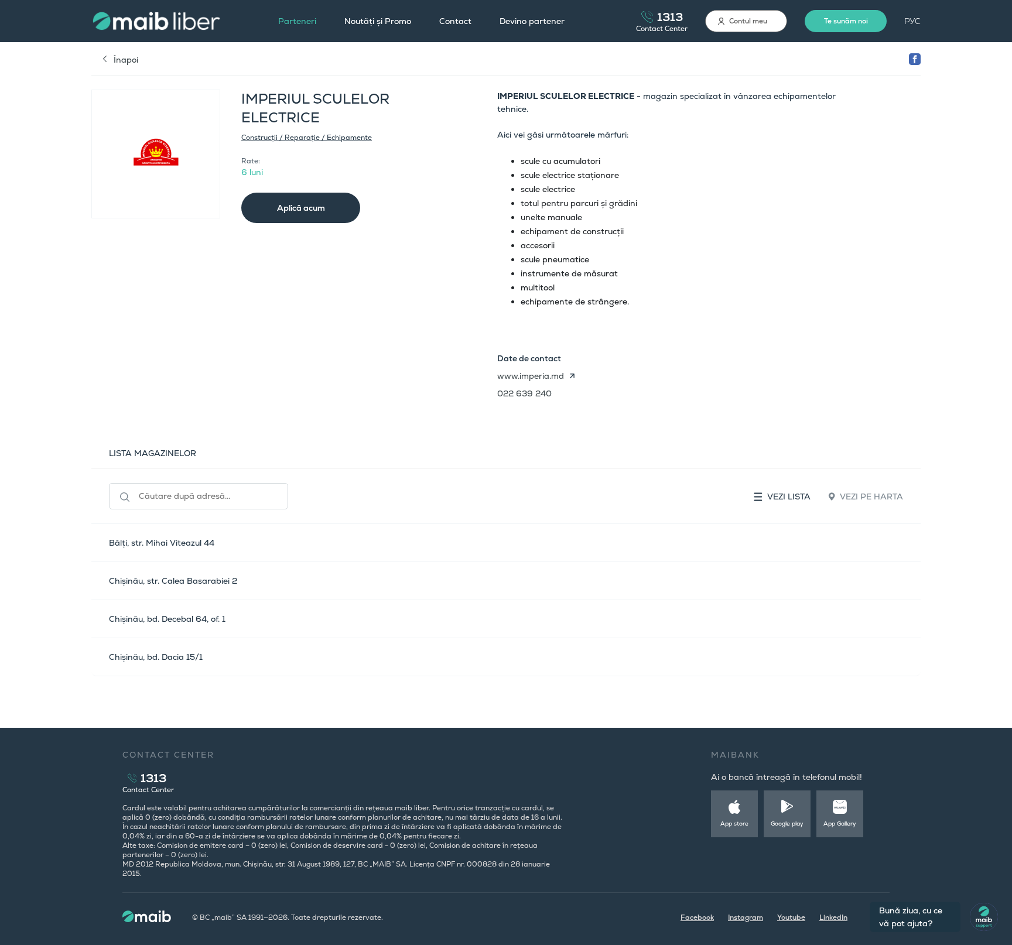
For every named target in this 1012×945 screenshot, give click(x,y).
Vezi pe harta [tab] (871, 496)
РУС (912, 21)
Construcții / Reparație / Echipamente (306, 137)
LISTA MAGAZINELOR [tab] (152, 453)
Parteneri (297, 21)
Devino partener (532, 21)
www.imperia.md (530, 376)
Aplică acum (301, 208)
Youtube (791, 917)
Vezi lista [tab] (789, 496)
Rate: (250, 161)
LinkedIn (833, 917)
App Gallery (839, 823)
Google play (787, 823)
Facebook (697, 917)
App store (734, 823)
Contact (455, 21)
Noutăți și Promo (377, 21)
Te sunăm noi (846, 21)
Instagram (745, 917)
